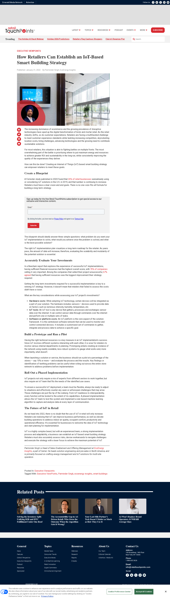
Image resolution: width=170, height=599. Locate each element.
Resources (103, 30)
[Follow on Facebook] (153, 2)
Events (130, 30)
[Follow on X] (160, 2)
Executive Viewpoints (29, 51)
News (19, 551)
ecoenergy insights (83, 473)
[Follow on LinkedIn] (157, 2)
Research (74, 554)
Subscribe (158, 30)
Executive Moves (50, 558)
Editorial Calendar (105, 554)
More (142, 30)
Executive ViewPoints (47, 473)
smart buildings (100, 473)
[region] (85, 592)
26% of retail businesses (79, 179)
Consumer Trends (50, 554)
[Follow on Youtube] (168, 2)
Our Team (102, 551)
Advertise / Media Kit (106, 558)
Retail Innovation (50, 564)
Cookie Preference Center (119, 592)
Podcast (119, 30)
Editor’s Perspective (23, 558)
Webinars (74, 551)
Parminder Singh (65, 473)
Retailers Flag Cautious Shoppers (87, 39)
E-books (74, 561)
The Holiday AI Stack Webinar (31, 39)
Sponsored (20, 571)
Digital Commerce (50, 568)
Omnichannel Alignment (52, 571)
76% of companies (98, 269)
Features (20, 554)
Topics (88, 30)
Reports (74, 558)
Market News (48, 551)
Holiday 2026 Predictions (58, 39)
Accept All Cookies (144, 592)
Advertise (30, 2)
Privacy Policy (47, 596)
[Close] (166, 591)
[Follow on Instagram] (164, 2)
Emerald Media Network (12, 2)
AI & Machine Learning (52, 561)
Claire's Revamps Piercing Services (121, 39)
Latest (75, 30)
